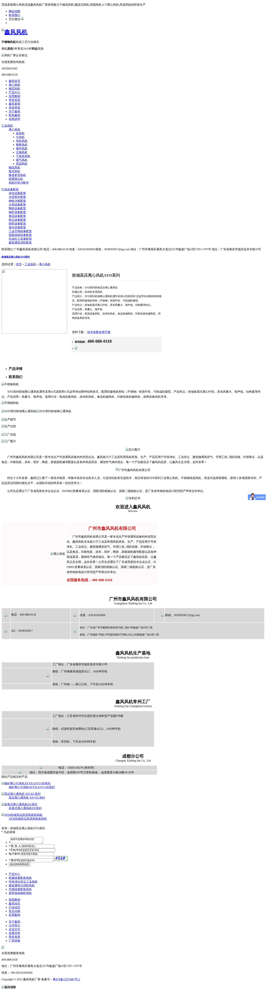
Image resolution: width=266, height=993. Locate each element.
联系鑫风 (14, 115)
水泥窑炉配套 (17, 196)
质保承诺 (14, 107)
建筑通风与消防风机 (22, 885)
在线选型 (14, 119)
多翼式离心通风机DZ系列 (25, 808)
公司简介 (14, 925)
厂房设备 (14, 940)
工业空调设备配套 (20, 231)
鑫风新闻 (14, 103)
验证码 (14, 860)
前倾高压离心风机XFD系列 (15, 256)
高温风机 (22, 163)
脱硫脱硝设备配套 (20, 234)
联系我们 (14, 15)
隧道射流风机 (17, 175)
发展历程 (14, 933)
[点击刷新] (60, 858)
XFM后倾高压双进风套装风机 (28, 818)
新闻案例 (14, 899)
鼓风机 (20, 133)
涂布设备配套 (17, 193)
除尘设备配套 (17, 219)
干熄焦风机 (23, 156)
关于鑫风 (14, 111)
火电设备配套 (17, 204)
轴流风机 (14, 88)
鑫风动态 (14, 903)
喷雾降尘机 (16, 178)
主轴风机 (22, 152)
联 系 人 (15, 846)
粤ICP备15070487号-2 (66, 979)
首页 (19, 264)
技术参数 (93, 332)
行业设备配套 (10, 189)
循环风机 (22, 148)
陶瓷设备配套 (17, 208)
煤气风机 (22, 159)
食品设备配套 (17, 215)
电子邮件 (14, 853)
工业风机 (7, 125)
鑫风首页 (14, 81)
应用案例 (14, 96)
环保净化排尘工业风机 (23, 881)
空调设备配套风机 (20, 889)
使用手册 (104, 332)
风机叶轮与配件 (19, 182)
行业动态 (14, 907)
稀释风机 (22, 144)
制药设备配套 (17, 223)
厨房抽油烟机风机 (20, 893)
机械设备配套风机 (20, 877)
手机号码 (15, 850)
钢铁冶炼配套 (17, 200)
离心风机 (14, 84)
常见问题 (14, 911)
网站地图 (14, 11)
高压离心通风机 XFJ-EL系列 (27, 797)
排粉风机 (22, 140)
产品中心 (14, 92)
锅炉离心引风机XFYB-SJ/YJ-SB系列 (32, 787)
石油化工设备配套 (20, 238)
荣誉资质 (14, 100)
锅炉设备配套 (17, 212)
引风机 (20, 137)
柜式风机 (14, 171)
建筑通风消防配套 (20, 242)
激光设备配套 (17, 227)
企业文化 (14, 929)
